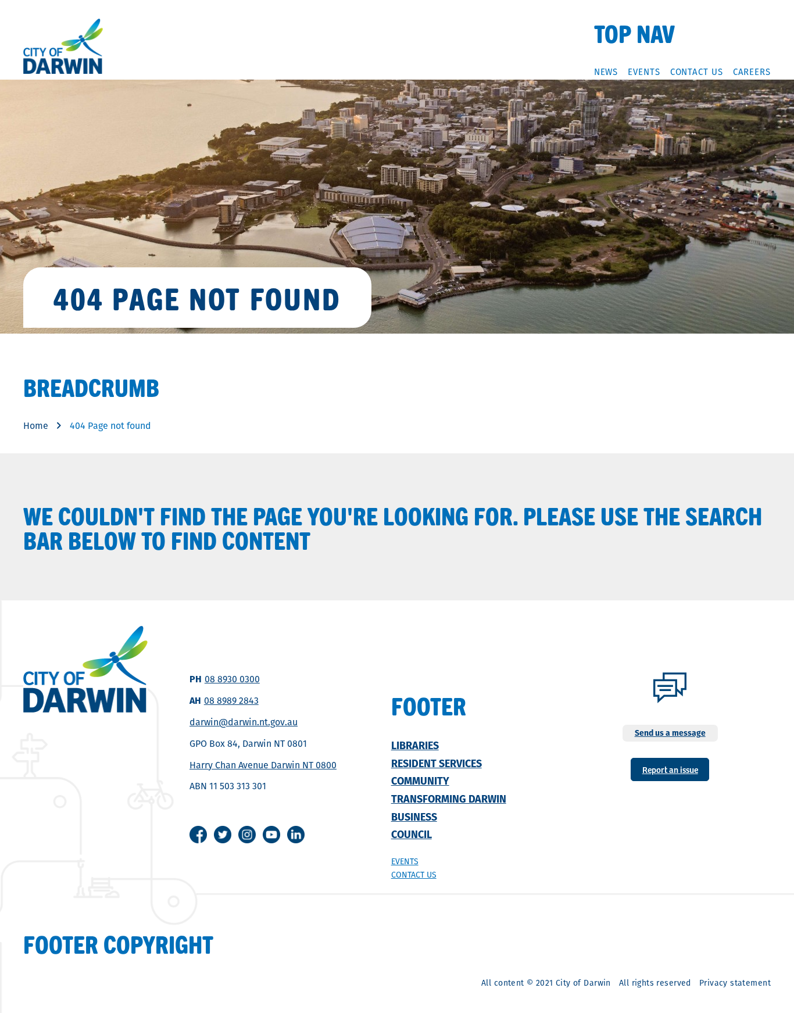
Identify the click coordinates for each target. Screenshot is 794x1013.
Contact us (414, 874)
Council (411, 834)
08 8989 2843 (231, 700)
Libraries (415, 745)
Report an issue (670, 769)
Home (35, 425)
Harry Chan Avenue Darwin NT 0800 (263, 765)
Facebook (198, 834)
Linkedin (296, 834)
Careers (752, 72)
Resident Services (436, 763)
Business (414, 817)
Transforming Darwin (448, 799)
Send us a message (670, 733)
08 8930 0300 (232, 679)
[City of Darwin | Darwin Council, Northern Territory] (63, 46)
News (606, 72)
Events (644, 72)
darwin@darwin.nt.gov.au (243, 722)
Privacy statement (735, 983)
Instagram (247, 834)
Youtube (271, 834)
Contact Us (696, 72)
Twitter (222, 834)
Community (420, 781)
